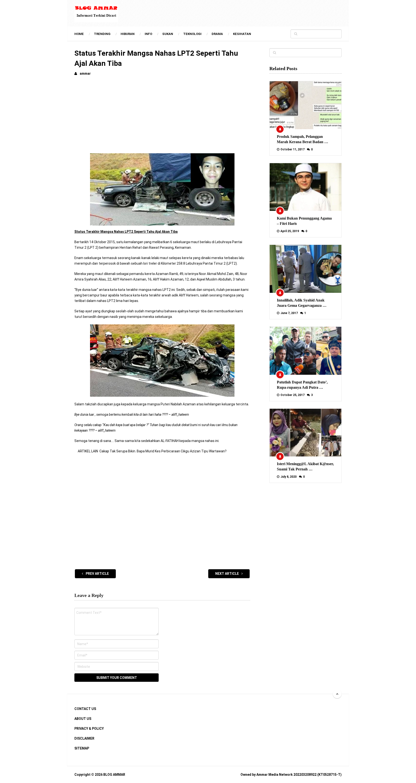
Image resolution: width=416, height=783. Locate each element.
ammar (85, 73)
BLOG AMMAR (114, 774)
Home (79, 34)
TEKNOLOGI (192, 34)
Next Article (227, 574)
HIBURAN (128, 34)
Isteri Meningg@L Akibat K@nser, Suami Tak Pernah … (305, 466)
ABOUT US (82, 719)
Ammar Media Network (274, 774)
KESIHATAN (242, 34)
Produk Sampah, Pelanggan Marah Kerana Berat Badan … (302, 139)
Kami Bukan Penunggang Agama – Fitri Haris (304, 221)
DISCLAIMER (84, 738)
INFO (148, 34)
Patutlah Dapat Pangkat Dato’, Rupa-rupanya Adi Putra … (302, 384)
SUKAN (167, 34)
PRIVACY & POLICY (89, 728)
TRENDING (102, 34)
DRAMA (217, 34)
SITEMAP (81, 748)
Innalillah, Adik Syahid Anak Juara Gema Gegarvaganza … (301, 303)
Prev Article (97, 574)
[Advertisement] (162, 116)
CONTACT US (85, 709)
